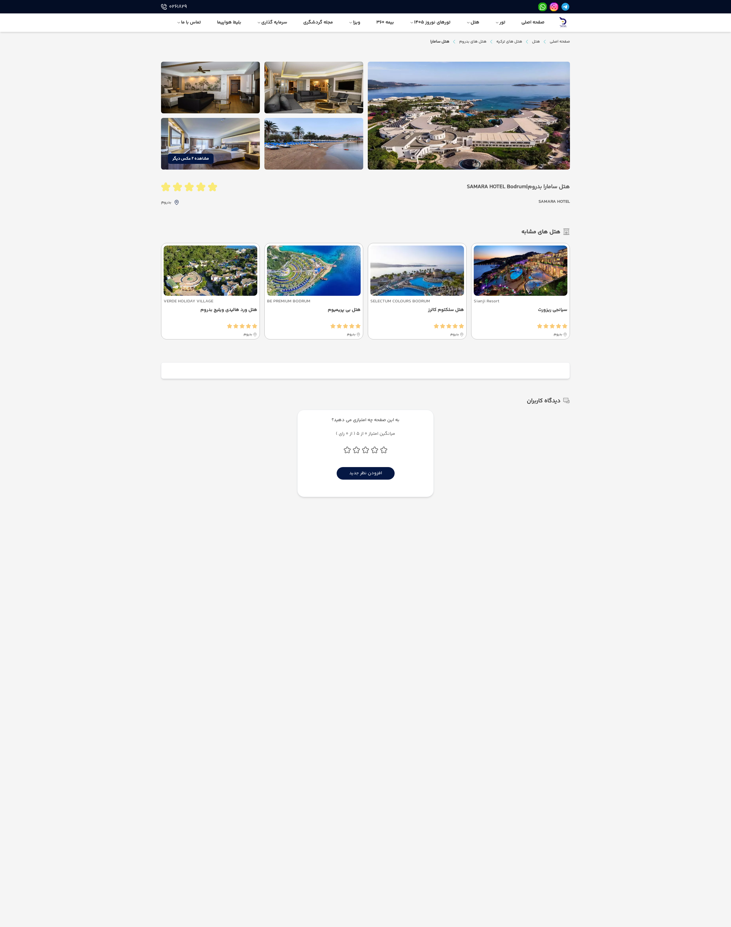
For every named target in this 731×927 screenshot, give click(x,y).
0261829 (178, 7)
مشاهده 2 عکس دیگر (190, 159)
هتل (536, 42)
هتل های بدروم (473, 42)
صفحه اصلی (560, 42)
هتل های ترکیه (509, 42)
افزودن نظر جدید (365, 473)
